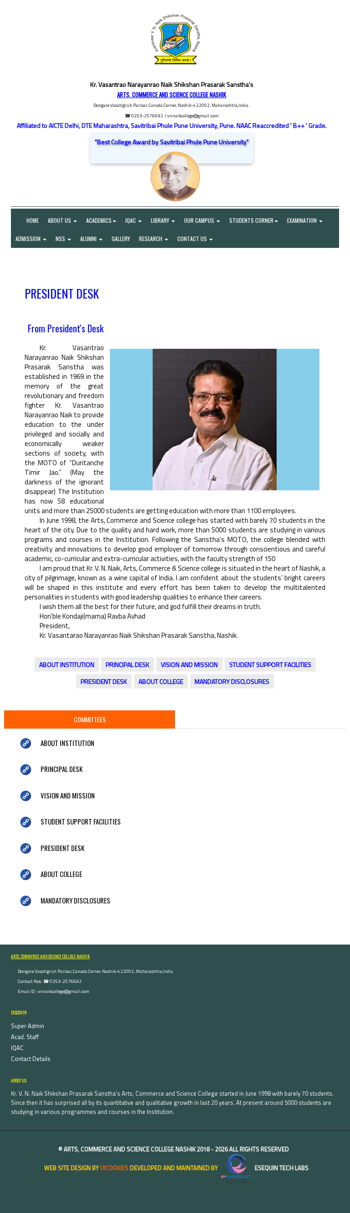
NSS (61, 238)
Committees (90, 719)
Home (27, 220)
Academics (99, 220)
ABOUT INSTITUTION (66, 664)
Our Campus (200, 220)
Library (160, 220)
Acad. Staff (25, 1036)
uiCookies (114, 1167)
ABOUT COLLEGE (161, 681)
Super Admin (27, 1025)
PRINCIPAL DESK (127, 664)
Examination (302, 220)
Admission (28, 238)
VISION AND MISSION (189, 664)
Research (151, 238)
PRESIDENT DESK (104, 681)
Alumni (89, 238)
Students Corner (251, 220)
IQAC (131, 220)
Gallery (121, 238)
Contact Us (192, 238)
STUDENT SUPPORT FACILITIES (270, 664)
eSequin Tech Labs (281, 1167)
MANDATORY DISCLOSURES (232, 681)
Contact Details (31, 1058)
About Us (60, 220)
